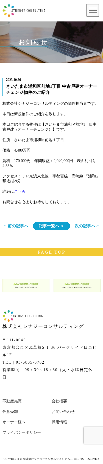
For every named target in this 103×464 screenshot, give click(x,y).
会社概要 (59, 401)
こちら (20, 192)
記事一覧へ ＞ (52, 226)
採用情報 (59, 422)
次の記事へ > (87, 226)
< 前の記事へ (16, 226)
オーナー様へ (14, 422)
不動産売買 (12, 401)
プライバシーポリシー (21, 432)
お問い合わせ (63, 412)
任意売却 (10, 412)
